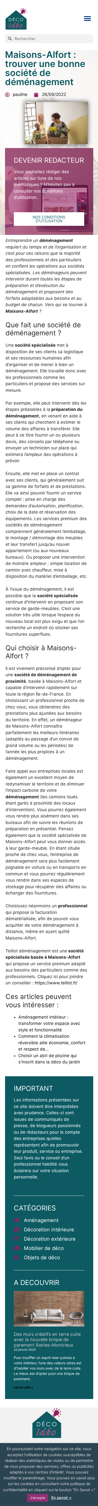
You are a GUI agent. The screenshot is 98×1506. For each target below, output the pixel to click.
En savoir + (61, 1497)
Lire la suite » (23, 1387)
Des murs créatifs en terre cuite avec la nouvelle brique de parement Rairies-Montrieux (47, 1340)
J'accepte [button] (37, 1498)
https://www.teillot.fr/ (56, 982)
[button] (87, 18)
